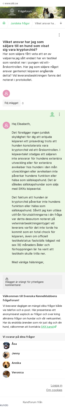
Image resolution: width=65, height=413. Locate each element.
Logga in (56, 385)
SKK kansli (47, 326)
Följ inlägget (11, 103)
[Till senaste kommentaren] (61, 23)
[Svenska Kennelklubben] (3, 23)
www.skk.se (11, 3)
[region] (32, 69)
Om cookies (54, 390)
